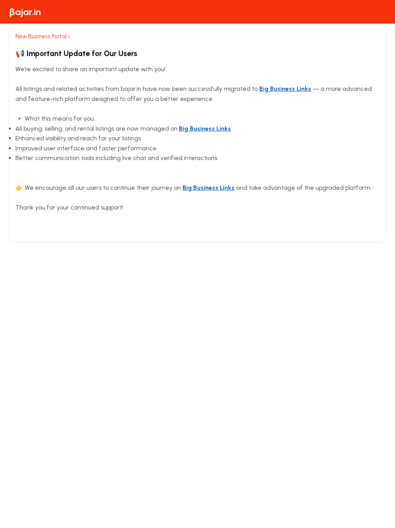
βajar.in (25, 11)
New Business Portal (41, 36)
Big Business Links (285, 88)
